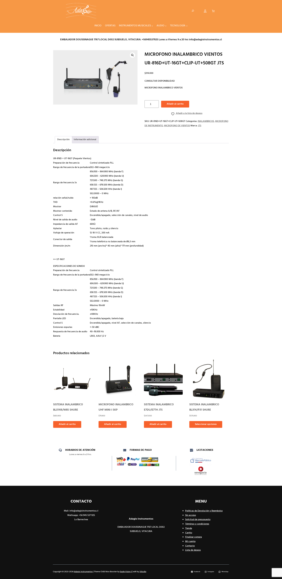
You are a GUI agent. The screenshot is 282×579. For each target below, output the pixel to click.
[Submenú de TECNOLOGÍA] (187, 25)
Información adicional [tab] (85, 139)
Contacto (190, 546)
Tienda (188, 528)
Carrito (188, 533)
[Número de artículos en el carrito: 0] (213, 11)
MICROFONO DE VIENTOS (177, 126)
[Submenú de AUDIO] (166, 25)
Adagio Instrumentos (141, 519)
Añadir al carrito (175, 104)
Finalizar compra (193, 537)
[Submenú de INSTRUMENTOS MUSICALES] (152, 25)
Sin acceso (190, 515)
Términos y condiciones (197, 524)
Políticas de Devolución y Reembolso (204, 511)
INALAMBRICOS (206, 121)
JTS (199, 126)
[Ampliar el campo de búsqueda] (193, 11)
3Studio (143, 571)
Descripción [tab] (63, 139)
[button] (132, 55)
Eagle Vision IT (126, 571)
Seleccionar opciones (206, 424)
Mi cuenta (190, 541)
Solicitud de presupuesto (197, 519)
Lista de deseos (193, 550)
